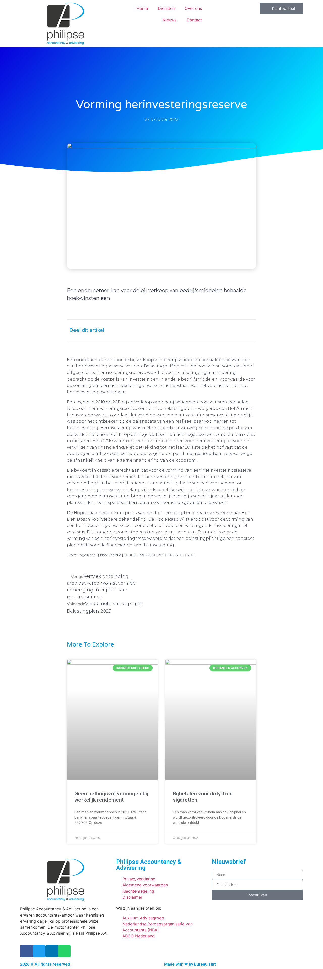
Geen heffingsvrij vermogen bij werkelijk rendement (111, 797)
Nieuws (169, 19)
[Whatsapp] (64, 951)
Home (142, 8)
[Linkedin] (51, 951)
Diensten (166, 8)
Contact (194, 19)
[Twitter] (39, 951)
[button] (201, 330)
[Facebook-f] (26, 951)
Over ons (193, 8)
